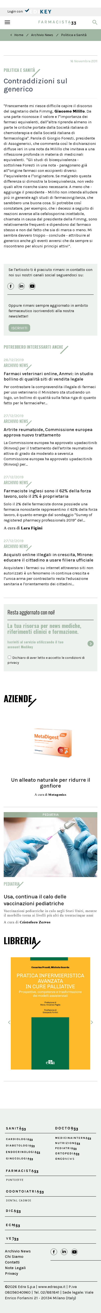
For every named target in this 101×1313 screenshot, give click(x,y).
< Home (16, 35)
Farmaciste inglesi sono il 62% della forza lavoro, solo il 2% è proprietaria (47, 493)
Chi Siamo (14, 1256)
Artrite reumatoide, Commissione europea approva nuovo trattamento (48, 432)
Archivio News (42, 35)
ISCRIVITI (19, 328)
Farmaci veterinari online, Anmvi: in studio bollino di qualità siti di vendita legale (48, 376)
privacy (13, 663)
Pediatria (50, 815)
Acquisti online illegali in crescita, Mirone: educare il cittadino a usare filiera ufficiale (48, 557)
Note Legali (15, 1267)
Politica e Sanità (74, 35)
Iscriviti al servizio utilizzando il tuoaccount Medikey (35, 644)
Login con (15, 11)
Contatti (12, 1262)
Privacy (11, 1273)
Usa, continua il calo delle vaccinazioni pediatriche (35, 900)
